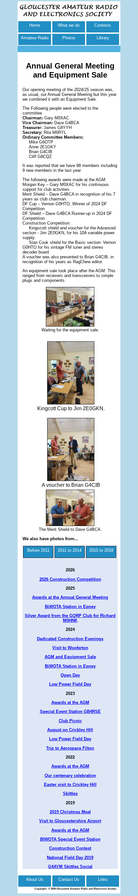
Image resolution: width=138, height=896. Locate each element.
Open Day (70, 675)
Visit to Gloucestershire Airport (70, 820)
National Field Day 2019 (70, 857)
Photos (68, 37)
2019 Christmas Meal (70, 811)
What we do (69, 25)
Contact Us (68, 879)
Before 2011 (38, 550)
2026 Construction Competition (70, 579)
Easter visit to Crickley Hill (70, 784)
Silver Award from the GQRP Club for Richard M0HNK (70, 618)
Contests (102, 25)
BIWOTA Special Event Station (70, 839)
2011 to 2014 (70, 550)
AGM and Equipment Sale (70, 656)
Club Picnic (70, 720)
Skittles (70, 793)
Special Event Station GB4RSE (70, 711)
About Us (34, 879)
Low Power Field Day (70, 684)
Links (103, 879)
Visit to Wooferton (70, 647)
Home (34, 25)
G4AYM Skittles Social (70, 866)
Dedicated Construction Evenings (70, 638)
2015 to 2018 (101, 550)
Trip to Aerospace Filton (70, 748)
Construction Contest (70, 848)
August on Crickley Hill (70, 729)
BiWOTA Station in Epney (70, 606)
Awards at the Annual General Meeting (70, 597)
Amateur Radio (34, 37)
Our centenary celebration (70, 775)
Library (103, 37)
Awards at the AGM (70, 702)
